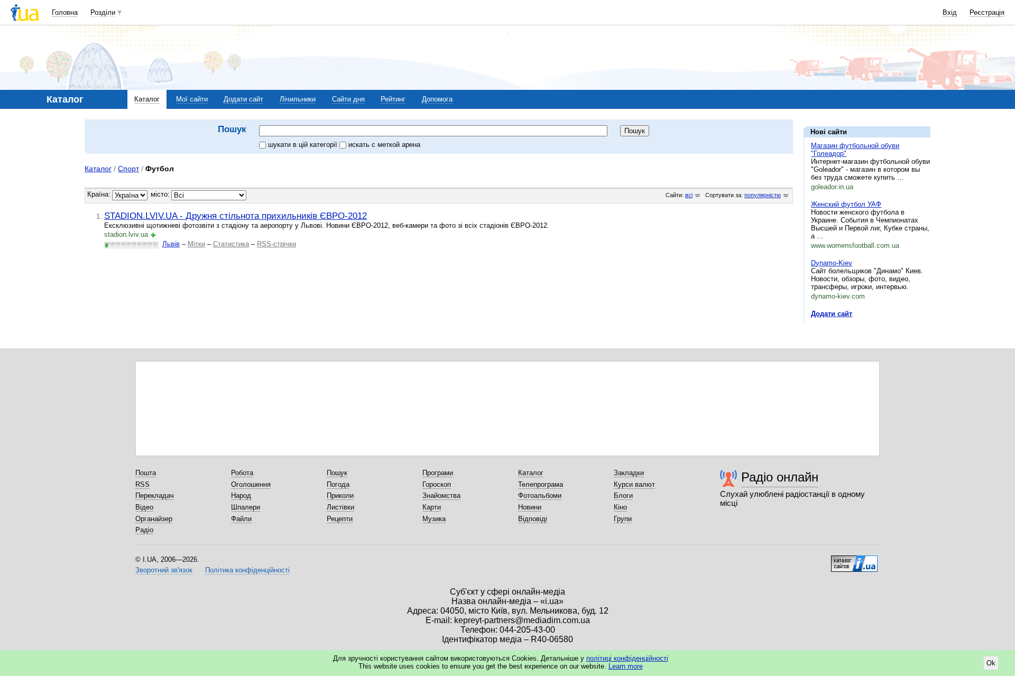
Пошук (337, 473)
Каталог (147, 99)
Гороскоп (436, 484)
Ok (990, 663)
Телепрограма (540, 484)
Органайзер (153, 519)
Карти (431, 507)
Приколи (340, 495)
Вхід (950, 12)
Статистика (231, 244)
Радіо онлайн (779, 477)
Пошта (145, 473)
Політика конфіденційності (247, 570)
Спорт (128, 168)
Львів (171, 244)
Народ (241, 495)
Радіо (144, 530)
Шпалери (245, 507)
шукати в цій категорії (303, 145)
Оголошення (251, 484)
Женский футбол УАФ (846, 204)
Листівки (340, 507)
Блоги (623, 495)
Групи (623, 519)
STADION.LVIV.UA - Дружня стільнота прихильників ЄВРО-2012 (235, 215)
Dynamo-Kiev (831, 263)
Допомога (437, 99)
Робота (242, 473)
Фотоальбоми (539, 495)
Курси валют (634, 484)
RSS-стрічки (276, 244)
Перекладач (154, 495)
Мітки (196, 244)
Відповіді (532, 519)
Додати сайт (243, 99)
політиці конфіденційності (627, 658)
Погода (338, 484)
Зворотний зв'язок (163, 570)
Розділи (102, 12)
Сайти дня (348, 99)
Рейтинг (393, 99)
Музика (434, 519)
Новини (529, 507)
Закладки (629, 473)
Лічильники (298, 99)
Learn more (625, 666)
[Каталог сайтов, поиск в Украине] (854, 559)
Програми (437, 473)
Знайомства (441, 495)
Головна (65, 12)
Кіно (620, 507)
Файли (241, 519)
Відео (144, 507)
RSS (142, 484)
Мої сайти (192, 99)
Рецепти (340, 519)
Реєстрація (987, 12)
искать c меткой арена (384, 145)
